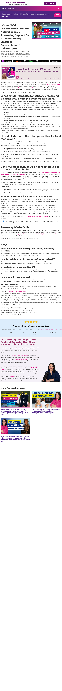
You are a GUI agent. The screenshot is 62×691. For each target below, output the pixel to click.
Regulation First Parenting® (19, 355)
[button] (58, 8)
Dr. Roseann (4, 347)
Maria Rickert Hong (53, 84)
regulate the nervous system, (25, 88)
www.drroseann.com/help (16, 291)
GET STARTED (50, 3)
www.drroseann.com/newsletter (37, 216)
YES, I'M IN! (57, 15)
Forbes (12, 376)
